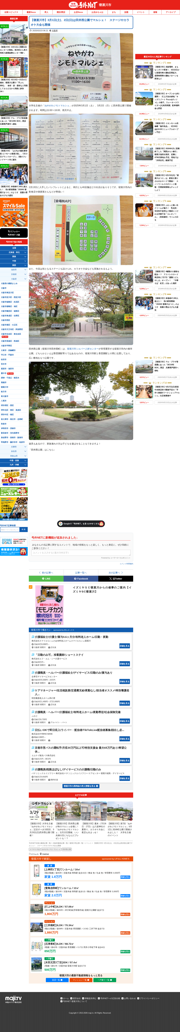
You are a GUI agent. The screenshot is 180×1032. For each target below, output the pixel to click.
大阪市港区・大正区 (9, 325)
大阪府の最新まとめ (9, 283)
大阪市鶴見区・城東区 (10, 311)
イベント (141, 12)
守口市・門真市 (7, 355)
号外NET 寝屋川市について (75, 1001)
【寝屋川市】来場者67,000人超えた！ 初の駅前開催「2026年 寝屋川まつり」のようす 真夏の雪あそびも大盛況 (167, 304)
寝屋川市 (105, 5)
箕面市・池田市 (7, 369)
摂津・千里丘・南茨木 (10, 378)
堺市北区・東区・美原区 (11, 410)
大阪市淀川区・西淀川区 (11, 297)
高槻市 (3, 382)
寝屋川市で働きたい (41, 630)
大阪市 (3, 288)
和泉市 (3, 424)
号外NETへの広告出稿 (110, 998)
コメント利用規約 (126, 564)
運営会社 (77, 998)
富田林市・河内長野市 (10, 433)
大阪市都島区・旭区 (9, 306)
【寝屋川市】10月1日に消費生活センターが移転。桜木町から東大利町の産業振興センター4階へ (13, 50)
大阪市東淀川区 (7, 293)
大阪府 (55, 30)
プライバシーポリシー (149, 998)
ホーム (66, 998)
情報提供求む (90, 998)
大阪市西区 (5, 320)
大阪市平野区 (6, 346)
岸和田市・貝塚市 (8, 428)
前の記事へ (47, 572)
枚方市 (3, 392)
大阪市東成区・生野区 (10, 316)
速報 (155, 12)
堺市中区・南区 (7, 415)
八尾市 (3, 401)
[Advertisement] (157, 35)
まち (114, 12)
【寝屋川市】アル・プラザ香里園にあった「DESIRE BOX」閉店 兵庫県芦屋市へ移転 (14, 121)
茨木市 (3, 364)
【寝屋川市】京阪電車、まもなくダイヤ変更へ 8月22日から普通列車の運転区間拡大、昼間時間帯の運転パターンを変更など (167, 73)
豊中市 (7, 373)
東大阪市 (4, 396)
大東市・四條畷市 (8, 350)
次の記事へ (114, 572)
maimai (45, 854)
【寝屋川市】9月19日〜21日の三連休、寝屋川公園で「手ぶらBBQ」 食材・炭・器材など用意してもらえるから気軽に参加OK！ (14, 86)
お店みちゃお (97, 12)
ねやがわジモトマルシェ (57, 105)
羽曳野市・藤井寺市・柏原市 (13, 442)
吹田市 (3, 360)
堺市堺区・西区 (7, 405)
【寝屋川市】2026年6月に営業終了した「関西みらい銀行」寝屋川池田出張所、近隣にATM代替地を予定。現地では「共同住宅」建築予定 (167, 154)
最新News (31, 12)
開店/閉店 (61, 12)
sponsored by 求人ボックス (63, 630)
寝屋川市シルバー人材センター (83, 348)
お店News (78, 12)
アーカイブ (171, 12)
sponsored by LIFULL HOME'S (115, 859)
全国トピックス (11, 12)
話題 (126, 12)
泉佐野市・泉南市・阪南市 (12, 438)
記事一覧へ (81, 572)
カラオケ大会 (35, 849)
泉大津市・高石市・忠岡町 (12, 419)
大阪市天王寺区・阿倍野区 (12, 329)
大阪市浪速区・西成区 (10, 341)
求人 (46, 12)
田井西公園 (66, 849)
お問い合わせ (130, 998)
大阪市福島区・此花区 (10, 302)
